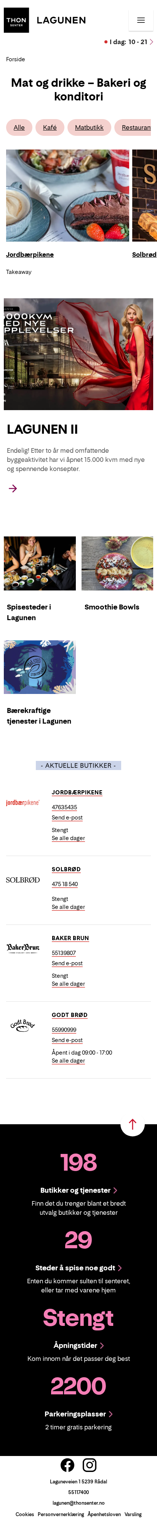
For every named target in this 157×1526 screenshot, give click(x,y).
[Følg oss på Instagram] (89, 1465)
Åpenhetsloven (104, 1514)
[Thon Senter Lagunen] (44, 19)
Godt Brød (70, 1015)
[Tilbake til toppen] (132, 1124)
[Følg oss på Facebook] (67, 1465)
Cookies (25, 1514)
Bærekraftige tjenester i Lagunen (39, 716)
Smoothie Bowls (112, 607)
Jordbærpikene (77, 792)
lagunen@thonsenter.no (79, 1503)
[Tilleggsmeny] (141, 20)
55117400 (78, 1492)
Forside (15, 59)
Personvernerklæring (61, 1514)
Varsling (133, 1514)
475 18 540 (65, 884)
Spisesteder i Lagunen (29, 612)
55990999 (64, 1029)
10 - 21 (128, 42)
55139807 (64, 953)
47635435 (64, 807)
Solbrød (66, 869)
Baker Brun (70, 938)
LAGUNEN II (42, 429)
